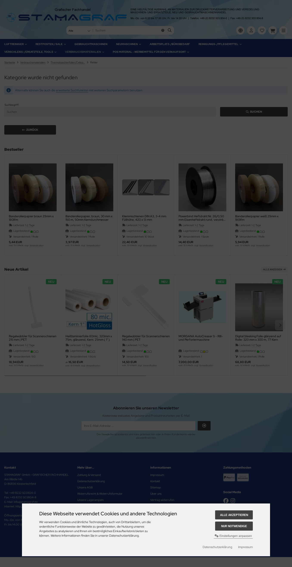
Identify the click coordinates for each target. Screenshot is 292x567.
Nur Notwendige (234, 526)
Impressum (245, 547)
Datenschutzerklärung (217, 547)
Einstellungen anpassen (235, 535)
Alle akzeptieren (234, 515)
